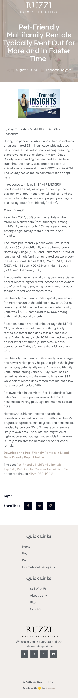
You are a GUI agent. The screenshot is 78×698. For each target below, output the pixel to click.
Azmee (50, 688)
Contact (35, 609)
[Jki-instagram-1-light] (34, 654)
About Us (36, 595)
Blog (33, 602)
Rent (25, 560)
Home (26, 547)
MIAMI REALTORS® (41, 474)
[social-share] (28, 506)
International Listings (36, 567)
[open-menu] (73, 7)
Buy (24, 553)
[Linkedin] (53, 654)
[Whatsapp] (44, 654)
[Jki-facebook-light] (24, 654)
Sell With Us (38, 589)
